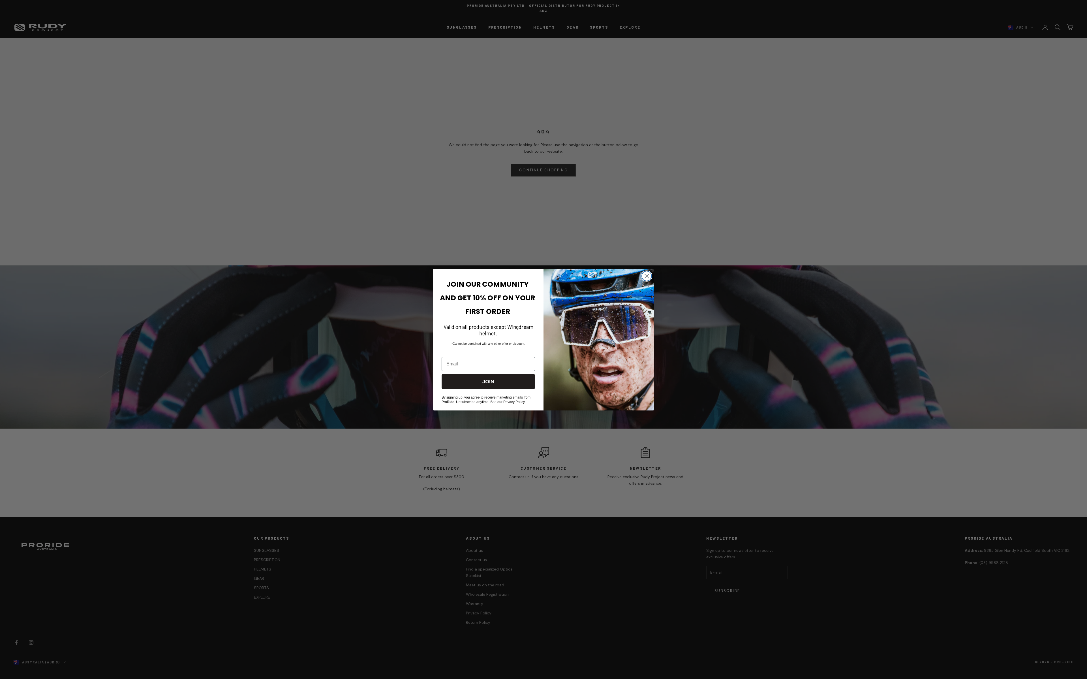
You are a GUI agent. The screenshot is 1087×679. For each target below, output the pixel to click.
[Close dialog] (647, 276)
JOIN (488, 381)
